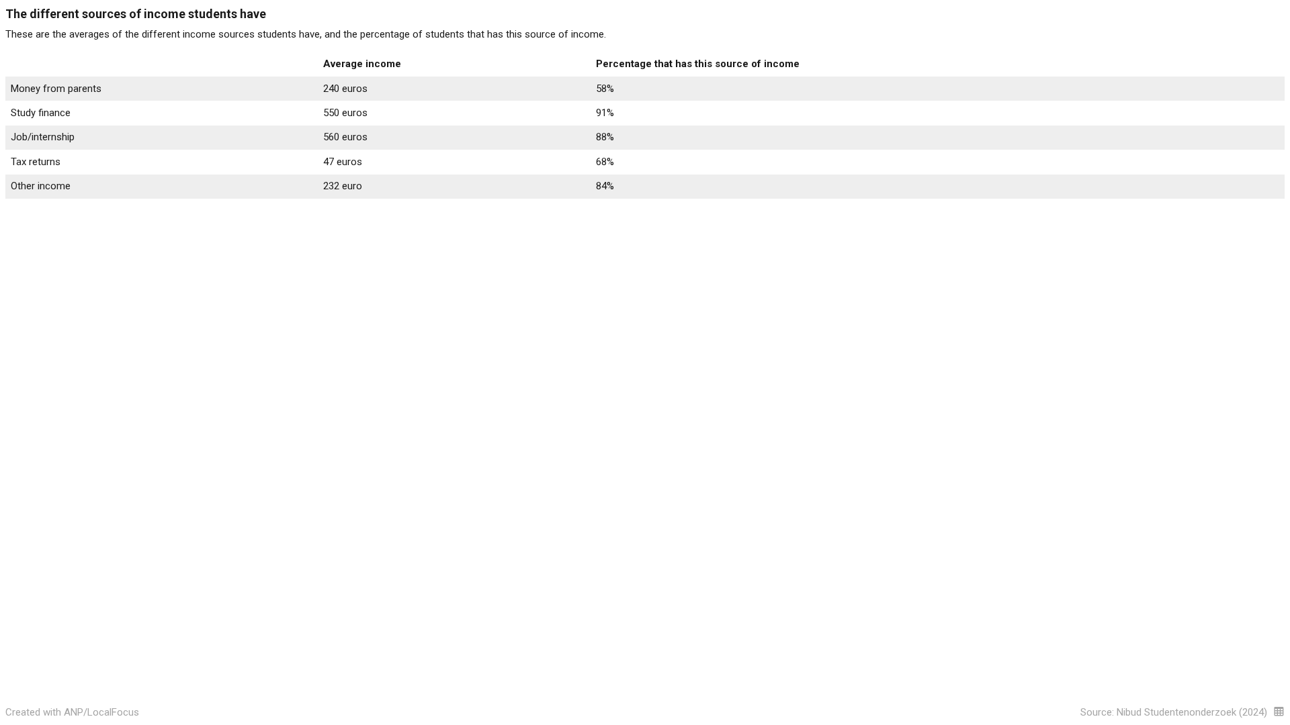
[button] (1279, 711)
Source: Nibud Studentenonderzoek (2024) (1173, 712)
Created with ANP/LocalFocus (72, 712)
